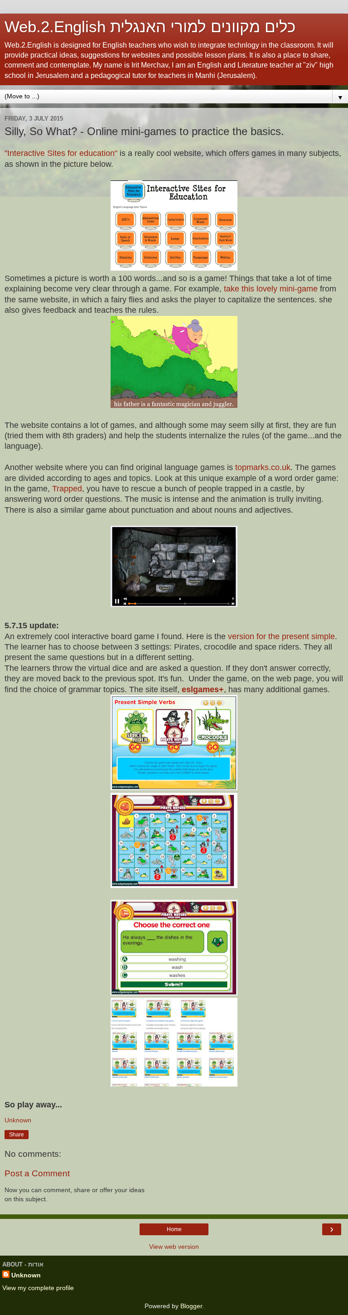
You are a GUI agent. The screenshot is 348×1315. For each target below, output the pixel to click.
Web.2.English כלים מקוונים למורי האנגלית (150, 26)
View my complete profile (38, 1287)
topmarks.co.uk (261, 467)
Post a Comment (37, 1173)
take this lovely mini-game (270, 288)
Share (16, 1134)
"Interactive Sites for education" (61, 153)
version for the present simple (281, 636)
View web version (174, 1246)
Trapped (67, 488)
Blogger (191, 1306)
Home (174, 1229)
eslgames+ (201, 689)
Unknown (26, 1275)
